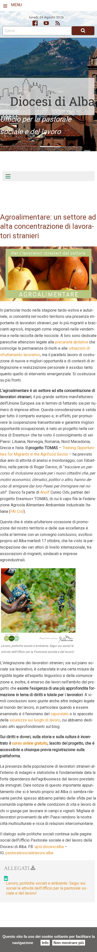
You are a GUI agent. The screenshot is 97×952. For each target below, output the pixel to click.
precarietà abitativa (71, 342)
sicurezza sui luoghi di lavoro (34, 720)
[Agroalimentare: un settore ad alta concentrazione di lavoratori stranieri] (48, 273)
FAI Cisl (17, 511)
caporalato (59, 714)
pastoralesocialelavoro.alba (29, 853)
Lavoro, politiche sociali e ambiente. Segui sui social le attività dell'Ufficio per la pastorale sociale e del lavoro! (47, 888)
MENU (16, 4)
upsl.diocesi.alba (49, 846)
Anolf (44, 492)
